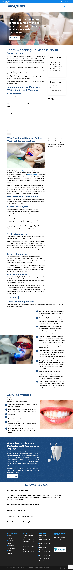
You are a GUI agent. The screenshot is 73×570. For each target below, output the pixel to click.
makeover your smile (32, 174)
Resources (11, 545)
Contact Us (55, 85)
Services (9, 12)
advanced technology (22, 461)
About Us (10, 538)
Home (4, 12)
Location (54, 88)
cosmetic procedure (23, 171)
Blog (9, 543)
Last (28, 103)
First (8, 103)
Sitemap (10, 553)
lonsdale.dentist (33, 567)
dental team (42, 389)
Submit (9, 134)
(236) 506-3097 (67, 1)
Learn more (57, 543)
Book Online (14, 38)
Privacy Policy (11, 548)
